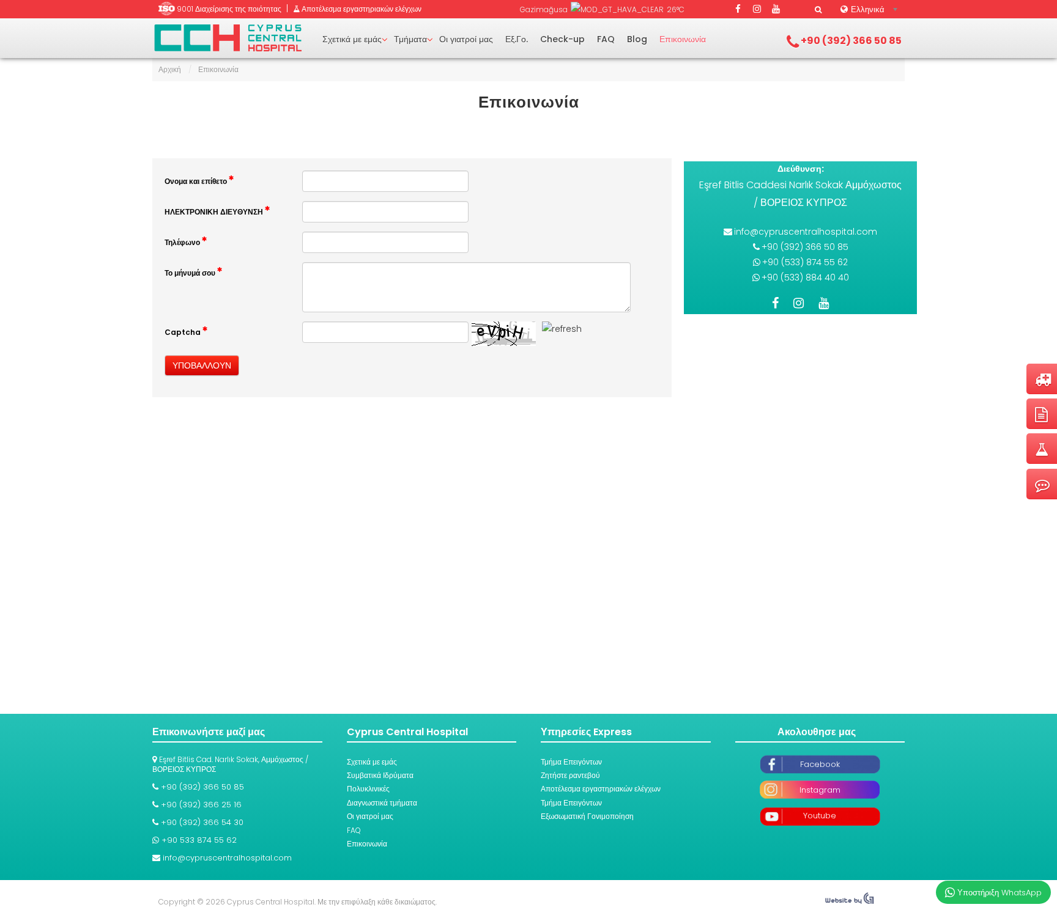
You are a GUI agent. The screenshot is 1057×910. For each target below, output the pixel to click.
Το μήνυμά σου (191, 273)
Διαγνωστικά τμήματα (382, 803)
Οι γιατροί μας (466, 39)
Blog (637, 39)
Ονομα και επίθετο (197, 181)
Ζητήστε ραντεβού (570, 775)
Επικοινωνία (682, 39)
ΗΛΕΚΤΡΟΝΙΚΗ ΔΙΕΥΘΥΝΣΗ (215, 212)
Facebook (820, 764)
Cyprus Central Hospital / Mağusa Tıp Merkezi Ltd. (228, 38)
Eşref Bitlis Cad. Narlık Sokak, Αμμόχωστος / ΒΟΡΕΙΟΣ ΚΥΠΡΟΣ (230, 764)
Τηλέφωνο (183, 242)
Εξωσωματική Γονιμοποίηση (587, 816)
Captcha (183, 332)
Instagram (819, 790)
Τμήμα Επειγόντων (571, 762)
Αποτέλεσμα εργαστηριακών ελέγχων (601, 788)
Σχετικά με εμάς (352, 39)
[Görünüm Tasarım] (849, 901)
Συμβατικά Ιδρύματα (380, 775)
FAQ (606, 39)
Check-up (562, 39)
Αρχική (169, 69)
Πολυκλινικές (368, 788)
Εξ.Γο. (516, 39)
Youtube (819, 815)
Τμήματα (410, 39)
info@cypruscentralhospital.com (805, 232)
